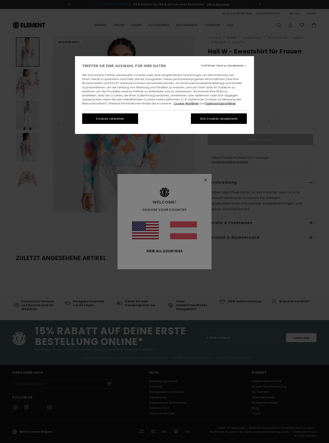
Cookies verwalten (110, 119)
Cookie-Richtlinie (186, 103)
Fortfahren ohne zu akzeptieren (222, 65)
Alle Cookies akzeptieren (219, 119)
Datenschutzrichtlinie (220, 103)
